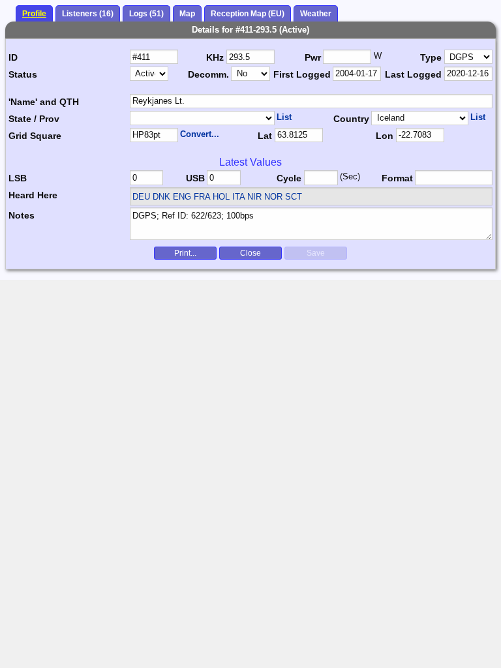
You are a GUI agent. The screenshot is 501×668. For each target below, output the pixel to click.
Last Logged (413, 74)
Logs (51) (146, 13)
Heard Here (32, 195)
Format (397, 178)
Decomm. (208, 74)
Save (316, 253)
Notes (21, 215)
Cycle (289, 178)
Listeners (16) (88, 13)
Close (250, 253)
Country (351, 119)
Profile (34, 13)
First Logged (302, 74)
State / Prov (33, 119)
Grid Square (34, 135)
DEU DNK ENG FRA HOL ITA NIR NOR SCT (217, 197)
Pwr (313, 57)
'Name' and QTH (43, 102)
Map (187, 13)
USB (195, 178)
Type (431, 57)
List (284, 117)
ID (13, 57)
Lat (265, 135)
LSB (17, 178)
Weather (315, 13)
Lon (384, 135)
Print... (185, 253)
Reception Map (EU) (247, 13)
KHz (215, 57)
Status (22, 74)
